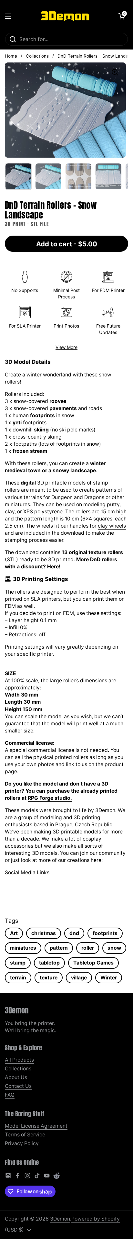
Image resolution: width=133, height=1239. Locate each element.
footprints (105, 933)
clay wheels (112, 526)
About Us (16, 1077)
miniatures (23, 948)
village (79, 978)
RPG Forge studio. (50, 798)
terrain (18, 978)
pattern (59, 948)
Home (11, 56)
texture (48, 978)
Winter (108, 978)
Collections (37, 56)
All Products (19, 1060)
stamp (18, 963)
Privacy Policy (22, 1143)
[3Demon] (65, 16)
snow (114, 948)
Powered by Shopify (95, 1219)
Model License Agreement (36, 1126)
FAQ (10, 1095)
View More (66, 347)
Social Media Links (27, 872)
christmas (43, 933)
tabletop (49, 963)
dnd (74, 933)
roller (87, 948)
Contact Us (18, 1086)
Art (14, 933)
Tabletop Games (93, 963)
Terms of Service (25, 1135)
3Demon (60, 1219)
